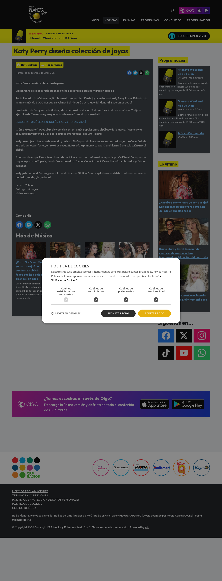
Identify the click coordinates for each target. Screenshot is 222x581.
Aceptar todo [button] (154, 313)
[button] (65, 313)
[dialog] (111, 290)
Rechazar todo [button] (118, 313)
